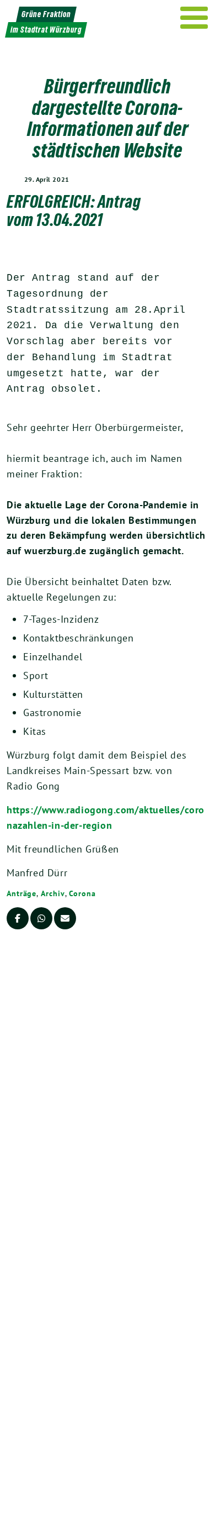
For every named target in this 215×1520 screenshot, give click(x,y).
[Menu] (194, 17)
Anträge (21, 893)
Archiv (52, 893)
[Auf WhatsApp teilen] (41, 918)
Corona (82, 893)
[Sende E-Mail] (65, 918)
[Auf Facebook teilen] (18, 918)
